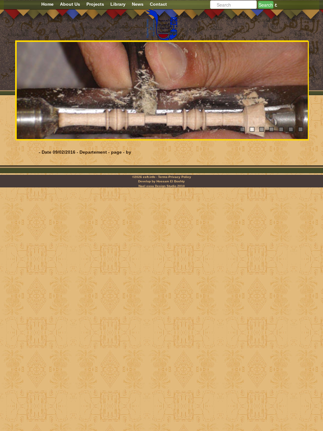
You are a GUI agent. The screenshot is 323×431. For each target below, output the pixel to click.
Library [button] (118, 4)
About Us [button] (70, 4)
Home (47, 4)
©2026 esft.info (143, 177)
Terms (162, 177)
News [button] (138, 4)
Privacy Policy (179, 177)
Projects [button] (95, 4)
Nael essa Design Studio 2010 (161, 186)
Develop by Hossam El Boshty (161, 181)
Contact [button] (158, 4)
